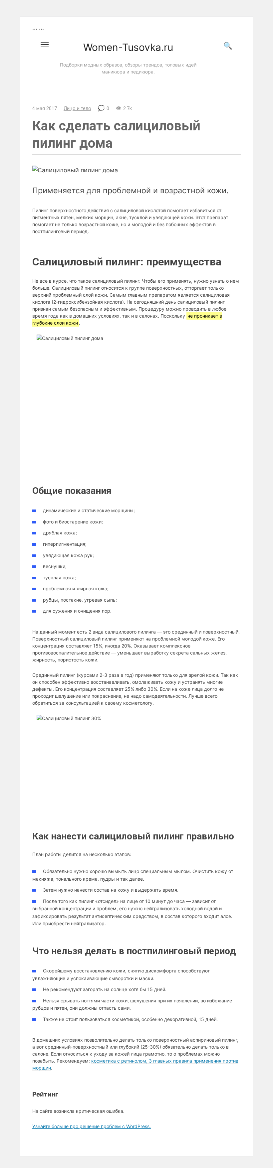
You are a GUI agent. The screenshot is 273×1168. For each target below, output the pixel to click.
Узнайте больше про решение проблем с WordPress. (91, 1126)
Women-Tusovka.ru (128, 47)
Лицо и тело (77, 108)
